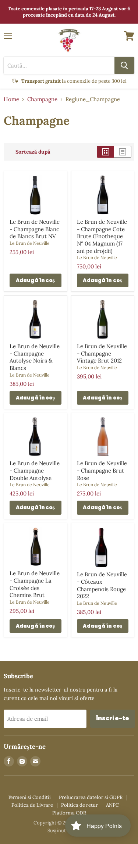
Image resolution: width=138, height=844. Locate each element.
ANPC (112, 805)
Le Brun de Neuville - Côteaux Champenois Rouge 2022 (102, 585)
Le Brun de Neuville (30, 243)
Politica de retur (79, 805)
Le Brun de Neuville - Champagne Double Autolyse (35, 470)
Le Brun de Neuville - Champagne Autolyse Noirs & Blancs (35, 357)
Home (11, 99)
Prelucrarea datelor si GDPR (91, 797)
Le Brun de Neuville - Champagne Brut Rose (102, 470)
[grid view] (105, 152)
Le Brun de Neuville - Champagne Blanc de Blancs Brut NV (35, 229)
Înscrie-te (113, 718)
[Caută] (124, 65)
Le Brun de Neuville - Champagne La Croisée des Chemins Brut (35, 584)
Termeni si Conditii (29, 797)
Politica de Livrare (32, 805)
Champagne (42, 99)
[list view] (122, 152)
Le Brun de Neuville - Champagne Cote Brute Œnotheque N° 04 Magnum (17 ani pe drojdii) (102, 236)
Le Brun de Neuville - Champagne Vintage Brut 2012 (102, 353)
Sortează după (32, 152)
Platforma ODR (69, 813)
